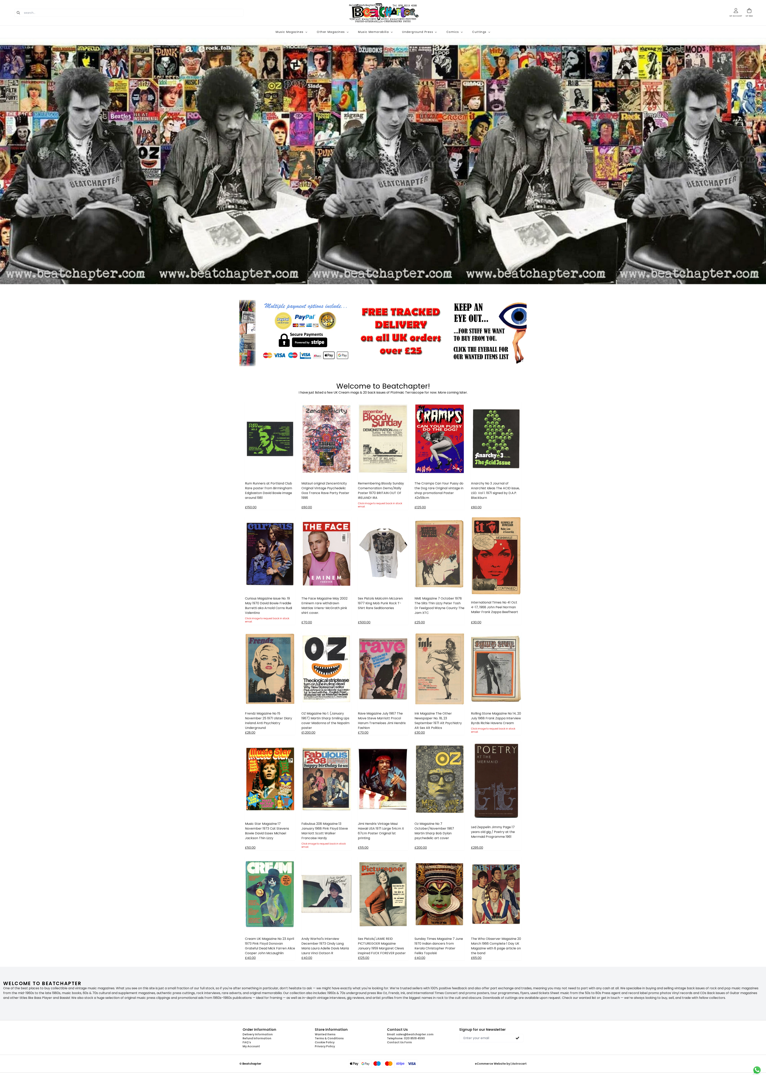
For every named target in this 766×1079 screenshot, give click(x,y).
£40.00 (250, 958)
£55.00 (363, 847)
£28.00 (250, 732)
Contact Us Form (399, 1042)
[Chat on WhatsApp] (757, 1070)
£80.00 (306, 507)
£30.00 (476, 622)
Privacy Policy (325, 1046)
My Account (251, 1046)
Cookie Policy (325, 1042)
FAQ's (247, 1042)
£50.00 (250, 847)
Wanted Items (325, 1034)
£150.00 (251, 507)
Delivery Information (258, 1034)
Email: (410, 1034)
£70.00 (306, 622)
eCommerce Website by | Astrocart (501, 1064)
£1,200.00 (308, 732)
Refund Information (257, 1038)
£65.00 (476, 958)
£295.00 (477, 847)
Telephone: (406, 1038)
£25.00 (420, 622)
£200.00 (421, 847)
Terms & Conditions (329, 1038)
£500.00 (364, 622)
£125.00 (420, 507)
